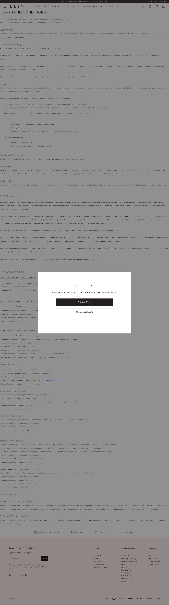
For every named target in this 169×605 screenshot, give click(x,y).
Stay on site (84, 312)
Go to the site (84, 302)
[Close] (126, 276)
